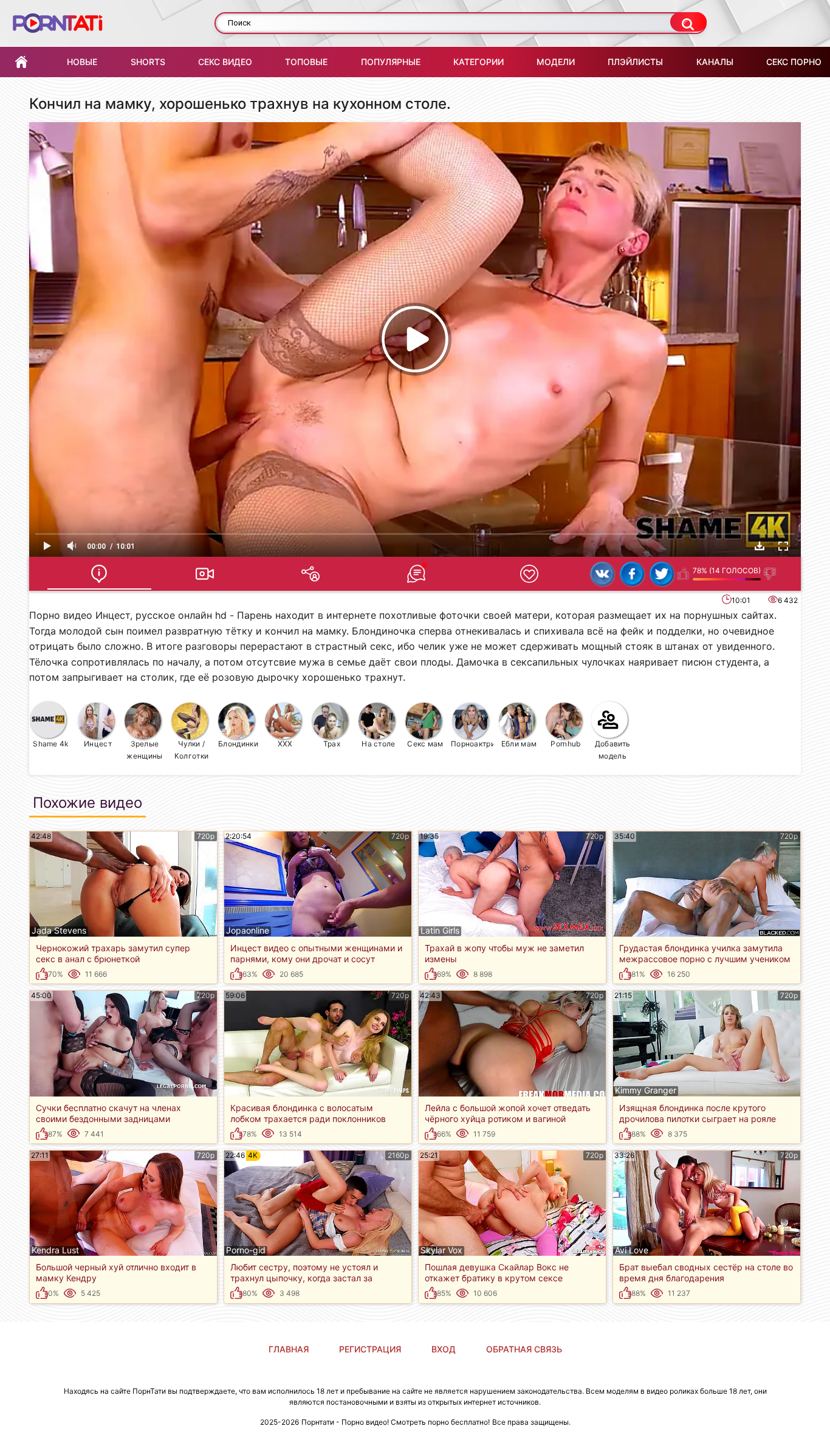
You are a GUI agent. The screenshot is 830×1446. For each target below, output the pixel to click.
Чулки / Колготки (191, 749)
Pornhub (565, 743)
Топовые (306, 62)
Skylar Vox (441, 1250)
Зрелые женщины (144, 749)
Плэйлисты (635, 62)
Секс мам (425, 743)
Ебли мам (519, 743)
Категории (478, 62)
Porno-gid (246, 1250)
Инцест (98, 743)
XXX (285, 743)
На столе (378, 743)
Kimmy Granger (645, 1090)
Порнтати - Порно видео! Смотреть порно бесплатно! (395, 1422)
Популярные (390, 62)
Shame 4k (51, 743)
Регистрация (370, 1349)
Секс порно (793, 62)
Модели (556, 62)
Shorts (148, 62)
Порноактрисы (472, 743)
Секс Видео (225, 62)
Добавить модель (612, 749)
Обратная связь (524, 1349)
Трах (331, 743)
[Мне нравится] (683, 574)
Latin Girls (439, 930)
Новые (82, 62)
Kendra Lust (55, 1250)
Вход (443, 1349)
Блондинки (238, 743)
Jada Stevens (59, 930)
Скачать (759, 546)
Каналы (714, 62)
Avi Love (631, 1250)
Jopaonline (247, 930)
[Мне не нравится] (770, 574)
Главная (21, 62)
